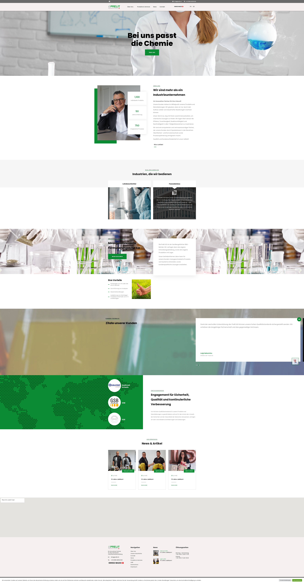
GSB (123, 403)
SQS (123, 419)
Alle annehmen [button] (297, 580)
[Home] (114, 7)
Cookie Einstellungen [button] (285, 580)
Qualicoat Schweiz (126, 386)
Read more (114, 485)
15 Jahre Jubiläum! (177, 479)
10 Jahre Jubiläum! (117, 479)
